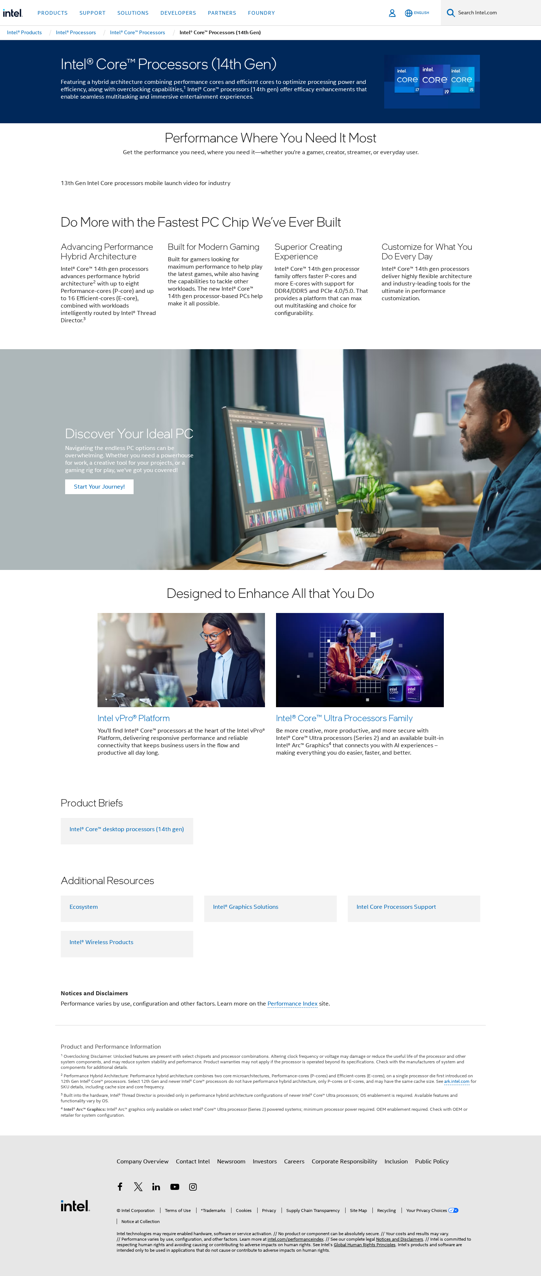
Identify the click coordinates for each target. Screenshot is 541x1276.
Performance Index (293, 1003)
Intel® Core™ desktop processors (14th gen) (127, 829)
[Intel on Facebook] (120, 1188)
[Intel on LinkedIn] (156, 1188)
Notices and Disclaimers (399, 1239)
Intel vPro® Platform (134, 717)
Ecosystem (84, 907)
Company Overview (143, 1161)
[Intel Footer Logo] (75, 1205)
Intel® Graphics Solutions (245, 907)
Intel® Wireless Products (101, 942)
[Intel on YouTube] (175, 1188)
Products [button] (53, 13)
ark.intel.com (457, 1081)
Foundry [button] (261, 13)
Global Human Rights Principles (365, 1244)
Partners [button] (222, 13)
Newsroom (231, 1161)
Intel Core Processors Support (396, 907)
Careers (294, 1161)
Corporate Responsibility (344, 1161)
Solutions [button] (133, 13)
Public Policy (432, 1161)
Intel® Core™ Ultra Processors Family (344, 717)
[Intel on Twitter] (138, 1188)
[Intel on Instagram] (193, 1188)
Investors (265, 1161)
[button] (270, 273)
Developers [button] (178, 13)
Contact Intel (193, 1161)
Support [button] (92, 13)
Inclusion (396, 1161)
